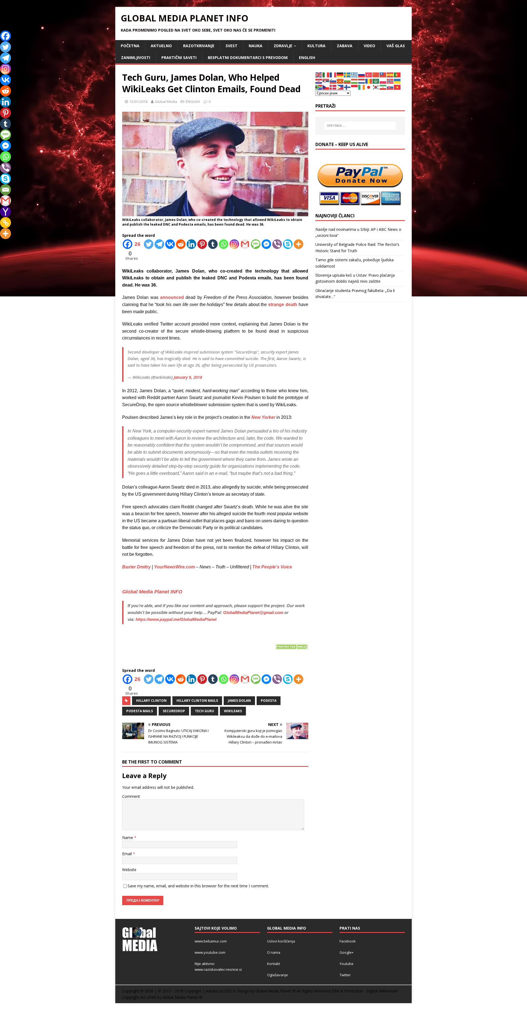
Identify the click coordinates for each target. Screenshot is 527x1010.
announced (172, 297)
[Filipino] (340, 86)
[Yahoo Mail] (5, 211)
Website (129, 869)
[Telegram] (159, 244)
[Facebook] (5, 35)
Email (127, 853)
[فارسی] (383, 86)
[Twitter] (148, 244)
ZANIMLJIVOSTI (135, 57)
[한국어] (376, 86)
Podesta (268, 700)
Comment (131, 796)
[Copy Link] (5, 222)
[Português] (397, 74)
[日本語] (368, 86)
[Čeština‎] (326, 86)
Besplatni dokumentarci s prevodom (248, 57)
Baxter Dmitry (136, 567)
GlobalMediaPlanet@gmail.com (253, 612)
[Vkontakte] (170, 244)
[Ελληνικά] (354, 74)
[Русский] (361, 74)
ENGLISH (307, 57)
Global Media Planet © (182, 997)
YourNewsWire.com (174, 567)
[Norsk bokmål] (390, 80)
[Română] (368, 80)
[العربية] (376, 80)
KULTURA (316, 45)
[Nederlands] (361, 80)
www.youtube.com (210, 952)
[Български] (347, 80)
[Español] (390, 74)
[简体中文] (376, 74)
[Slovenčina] (390, 86)
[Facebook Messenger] (266, 244)
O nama (273, 952)
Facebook (348, 941)
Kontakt (273, 963)
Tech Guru (204, 711)
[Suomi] (347, 86)
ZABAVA (344, 45)
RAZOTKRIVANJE (198, 45)
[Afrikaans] (319, 86)
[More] (298, 244)
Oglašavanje (277, 974)
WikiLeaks (233, 711)
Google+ (347, 952)
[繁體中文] (383, 74)
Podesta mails (139, 711)
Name (128, 837)
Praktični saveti (179, 57)
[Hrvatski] (319, 80)
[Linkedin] (191, 244)
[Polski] (383, 80)
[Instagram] (234, 244)
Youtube (347, 963)
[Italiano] (326, 74)
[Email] (5, 189)
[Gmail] (245, 244)
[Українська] (397, 80)
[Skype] (288, 244)
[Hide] (2, 244)
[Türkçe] (368, 74)
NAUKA (255, 45)
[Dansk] (333, 86)
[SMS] (255, 244)
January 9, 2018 (188, 377)
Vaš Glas (395, 45)
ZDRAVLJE (283, 45)
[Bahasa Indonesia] (354, 86)
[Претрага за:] (360, 125)
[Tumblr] (213, 244)
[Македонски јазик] (340, 80)
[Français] (333, 74)
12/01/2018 (138, 101)
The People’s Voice (272, 567)
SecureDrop (174, 711)
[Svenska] (347, 74)
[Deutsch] (340, 74)
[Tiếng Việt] (397, 86)
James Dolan (239, 700)
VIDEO (369, 45)
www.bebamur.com (211, 941)
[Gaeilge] (361, 86)
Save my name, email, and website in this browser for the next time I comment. (198, 885)
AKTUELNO (161, 45)
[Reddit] (181, 244)
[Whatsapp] (223, 244)
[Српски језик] (326, 80)
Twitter (345, 974)
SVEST (231, 45)
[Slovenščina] (333, 80)
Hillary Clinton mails (197, 700)
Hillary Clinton (151, 700)
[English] (319, 74)
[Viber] (277, 244)
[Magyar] (354, 80)
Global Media (166, 101)
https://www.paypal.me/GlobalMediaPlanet (176, 619)
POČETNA (130, 45)
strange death (282, 304)
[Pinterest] (202, 244)
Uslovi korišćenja (281, 941)
